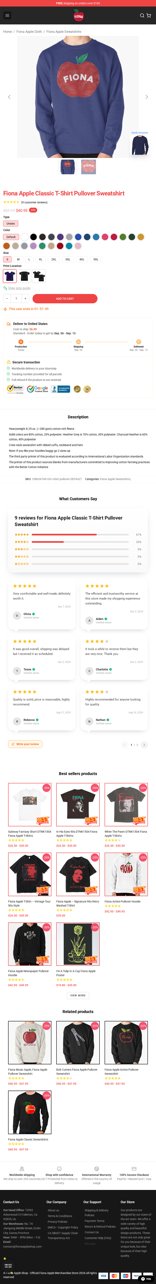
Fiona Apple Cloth (29, 32)
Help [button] (148, 1278)
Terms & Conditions (60, 1216)
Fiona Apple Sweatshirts (64, 32)
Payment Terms (94, 1221)
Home (7, 32)
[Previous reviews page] (124, 745)
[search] (142, 15)
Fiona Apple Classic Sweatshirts (28, 1139)
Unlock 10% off (8, 1266)
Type (6, 217)
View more (78, 995)
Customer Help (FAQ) (98, 1238)
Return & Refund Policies (100, 1226)
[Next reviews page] (144, 745)
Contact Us (92, 1232)
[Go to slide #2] (88, 167)
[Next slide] (146, 97)
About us (53, 1210)
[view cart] (148, 15)
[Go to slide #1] (67, 167)
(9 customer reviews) (34, 202)
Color (6, 230)
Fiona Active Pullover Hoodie (122, 901)
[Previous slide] (9, 97)
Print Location (12, 266)
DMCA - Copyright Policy (63, 1227)
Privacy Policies (57, 1221)
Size (6, 252)
